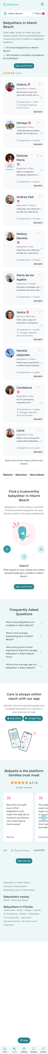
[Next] (44, 817)
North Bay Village (19, 900)
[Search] (5, 13)
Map (25, 1040)
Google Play (34, 718)
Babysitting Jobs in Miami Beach (19, 890)
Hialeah (23, 914)
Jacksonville (9, 910)
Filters (39, 13)
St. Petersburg (10, 914)
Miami (6, 900)
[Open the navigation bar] (42, 4)
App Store (15, 718)
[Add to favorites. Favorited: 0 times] (40, 84)
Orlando (37, 910)
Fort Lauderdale (11, 917)
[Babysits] (10, 4)
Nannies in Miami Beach (15, 886)
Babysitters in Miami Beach (17, 882)
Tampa (28, 910)
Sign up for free (24, 66)
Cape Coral (26, 917)
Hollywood (9, 925)
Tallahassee (33, 914)
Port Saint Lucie (29, 921)
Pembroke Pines (12, 921)
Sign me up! (24, 861)
